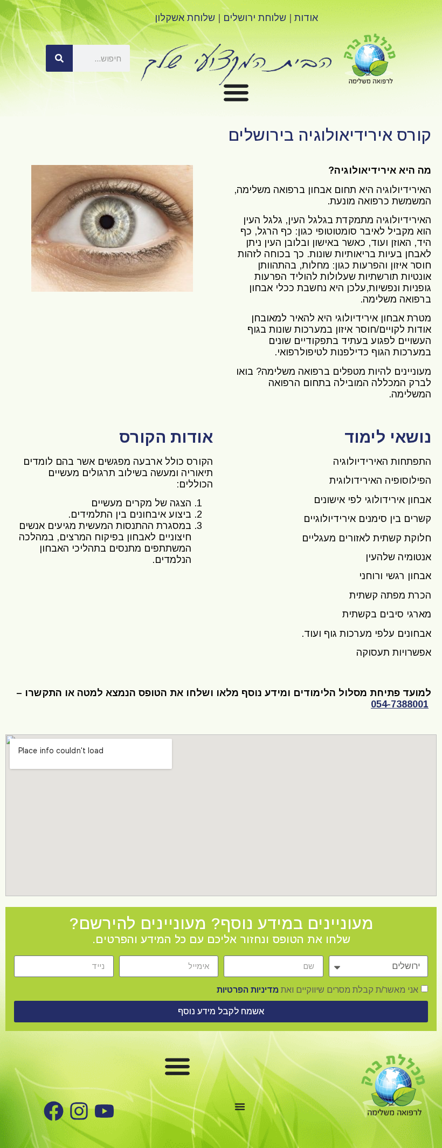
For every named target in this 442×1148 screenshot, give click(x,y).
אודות (306, 17)
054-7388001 (400, 704)
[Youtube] (104, 1111)
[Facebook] (54, 1111)
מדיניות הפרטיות (248, 989)
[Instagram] (79, 1111)
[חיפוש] (59, 58)
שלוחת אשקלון (185, 17)
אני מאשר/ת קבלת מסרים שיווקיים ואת (317, 989)
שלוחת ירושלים (254, 17)
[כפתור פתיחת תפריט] (236, 92)
